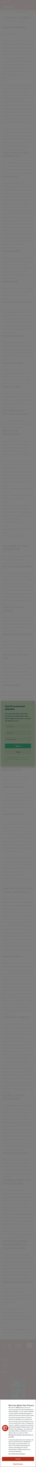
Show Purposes (18, 1464)
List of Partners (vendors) (16, 1454)
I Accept (18, 1459)
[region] (18, 1433)
